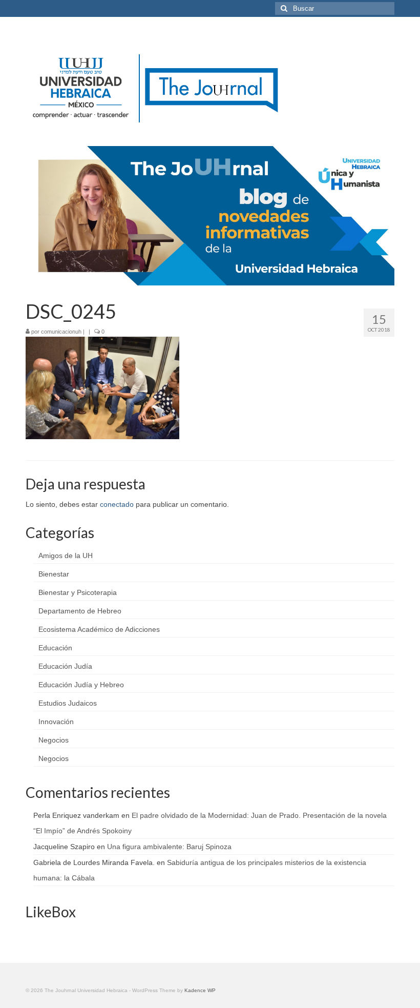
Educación (55, 648)
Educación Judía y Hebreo (81, 685)
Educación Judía (65, 666)
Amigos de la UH (65, 555)
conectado (117, 504)
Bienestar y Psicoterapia (77, 592)
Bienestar (53, 574)
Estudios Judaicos (67, 703)
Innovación (56, 721)
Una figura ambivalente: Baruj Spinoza (169, 846)
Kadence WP (200, 990)
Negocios (53, 740)
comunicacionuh (61, 331)
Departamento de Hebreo (79, 611)
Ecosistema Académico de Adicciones (99, 629)
